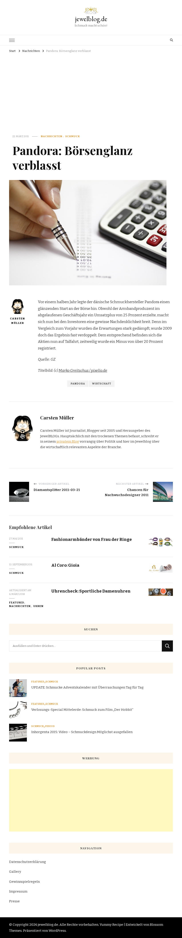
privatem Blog (67, 441)
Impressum (18, 891)
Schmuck (72, 136)
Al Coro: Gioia (65, 565)
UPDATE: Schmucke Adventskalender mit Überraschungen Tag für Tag (87, 687)
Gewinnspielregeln (24, 882)
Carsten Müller (17, 321)
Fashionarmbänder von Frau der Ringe (91, 539)
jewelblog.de (91, 18)
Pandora (78, 383)
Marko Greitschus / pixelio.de (83, 370)
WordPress (57, 931)
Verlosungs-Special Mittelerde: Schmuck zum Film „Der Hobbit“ (82, 710)
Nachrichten (51, 136)
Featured (16, 602)
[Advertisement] (91, 88)
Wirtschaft (101, 383)
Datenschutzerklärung (27, 862)
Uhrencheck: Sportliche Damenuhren (91, 591)
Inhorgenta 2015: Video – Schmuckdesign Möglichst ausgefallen (82, 732)
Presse (14, 901)
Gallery (15, 872)
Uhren (38, 606)
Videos (50, 726)
